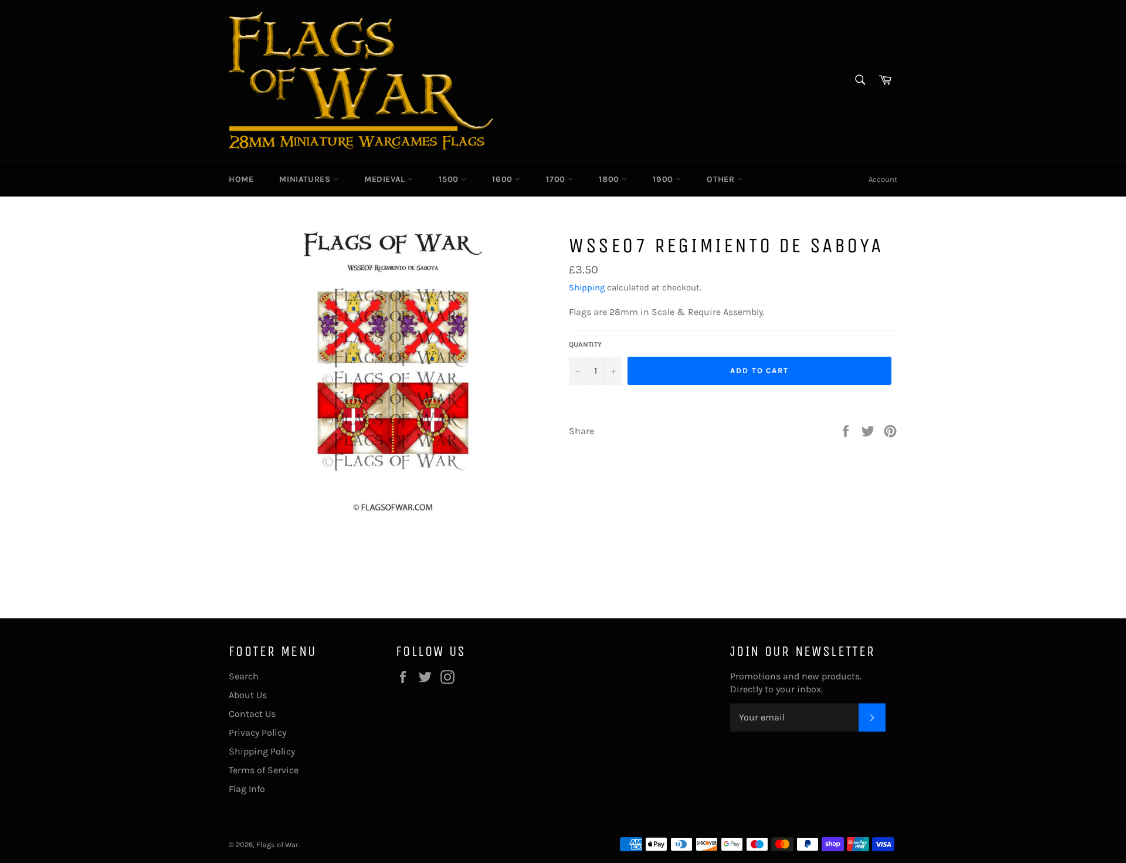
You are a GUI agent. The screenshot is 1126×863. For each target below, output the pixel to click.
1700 (557, 179)
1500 (450, 179)
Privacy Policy (257, 732)
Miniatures (306, 179)
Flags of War (277, 844)
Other (722, 179)
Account (883, 179)
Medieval (386, 179)
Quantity (585, 344)
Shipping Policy (262, 751)
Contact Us (252, 713)
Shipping (587, 287)
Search (244, 676)
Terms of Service (264, 770)
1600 (503, 179)
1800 (610, 179)
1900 (664, 179)
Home (241, 179)
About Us (248, 694)
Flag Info (247, 788)
